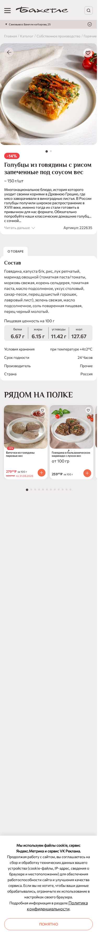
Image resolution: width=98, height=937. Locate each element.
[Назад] (9, 52)
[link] (42, 11)
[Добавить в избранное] (88, 52)
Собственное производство (58, 36)
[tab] (46, 151)
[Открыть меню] (7, 10)
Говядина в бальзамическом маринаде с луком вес (71, 454)
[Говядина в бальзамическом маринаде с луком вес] (71, 427)
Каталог (26, 36)
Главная (10, 36)
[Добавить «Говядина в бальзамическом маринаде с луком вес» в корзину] (87, 473)
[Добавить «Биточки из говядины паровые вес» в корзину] (41, 473)
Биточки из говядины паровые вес (20, 454)
